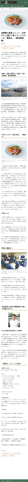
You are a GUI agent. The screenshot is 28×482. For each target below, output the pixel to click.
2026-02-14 (3, 43)
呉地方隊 (8, 117)
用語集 (2, 481)
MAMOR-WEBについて (11, 481)
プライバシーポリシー (22, 481)
